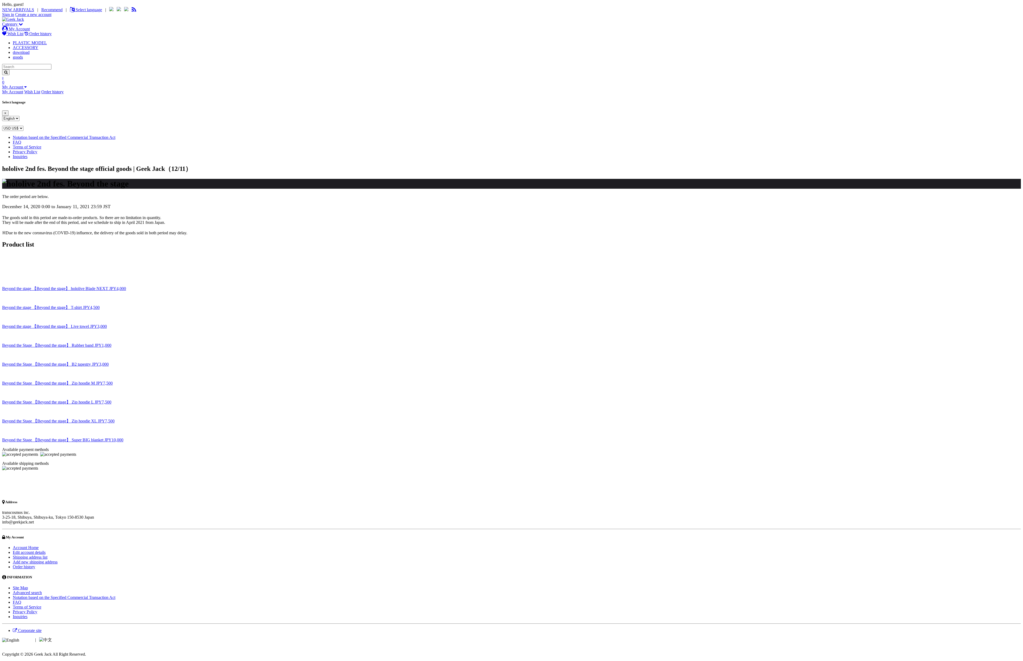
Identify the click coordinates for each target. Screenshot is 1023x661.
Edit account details (29, 552)
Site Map (20, 588)
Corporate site (29, 630)
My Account (19, 29)
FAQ (17, 142)
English (26, 640)
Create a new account (33, 14)
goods (18, 57)
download (21, 52)
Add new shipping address (35, 562)
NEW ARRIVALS (18, 9)
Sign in (8, 14)
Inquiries (20, 156)
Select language (88, 9)
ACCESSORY (25, 47)
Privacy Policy (25, 152)
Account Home (26, 547)
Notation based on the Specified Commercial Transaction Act (64, 137)
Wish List (14, 33)
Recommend (52, 9)
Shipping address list (30, 557)
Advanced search (27, 592)
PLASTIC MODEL (30, 43)
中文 (57, 640)
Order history (40, 33)
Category (10, 24)
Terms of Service (27, 147)
